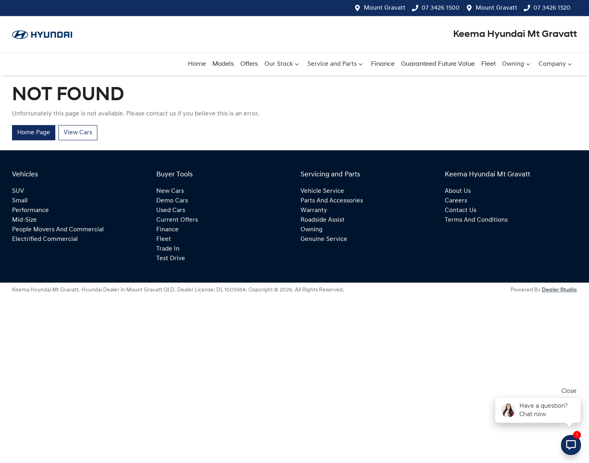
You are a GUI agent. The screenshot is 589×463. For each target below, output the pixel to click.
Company (552, 64)
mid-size (24, 220)
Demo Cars (172, 201)
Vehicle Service (322, 191)
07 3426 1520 (552, 8)
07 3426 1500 (441, 8)
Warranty (314, 210)
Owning (513, 64)
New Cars (170, 191)
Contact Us (460, 210)
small (20, 201)
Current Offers (177, 220)
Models (223, 64)
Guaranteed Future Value (438, 64)
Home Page (33, 132)
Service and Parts (332, 64)
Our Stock (278, 64)
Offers (249, 64)
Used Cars (170, 210)
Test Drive (170, 258)
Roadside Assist (323, 220)
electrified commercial (45, 239)
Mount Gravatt (384, 8)
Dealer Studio (559, 290)
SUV (18, 191)
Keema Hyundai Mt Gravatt (515, 34)
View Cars (78, 132)
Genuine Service (324, 239)
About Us (458, 191)
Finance (383, 64)
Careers (456, 201)
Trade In (168, 249)
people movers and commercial (58, 229)
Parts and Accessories (332, 201)
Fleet (488, 64)
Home (197, 64)
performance (30, 210)
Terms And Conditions (476, 220)
